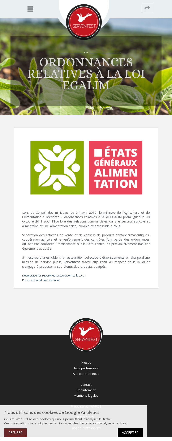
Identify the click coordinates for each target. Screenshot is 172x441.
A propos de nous (86, 373)
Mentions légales (86, 395)
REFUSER (15, 432)
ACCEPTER (130, 432)
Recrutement (86, 390)
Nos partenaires (86, 368)
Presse (86, 362)
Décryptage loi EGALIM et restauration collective (53, 275)
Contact (86, 384)
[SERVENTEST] (84, 22)
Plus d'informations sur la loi (41, 280)
